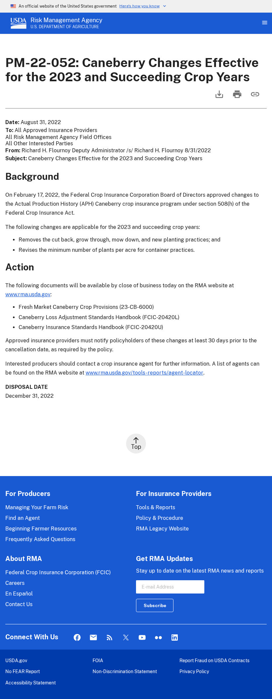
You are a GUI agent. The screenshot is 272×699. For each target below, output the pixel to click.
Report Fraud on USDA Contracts (214, 660)
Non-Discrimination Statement (125, 671)
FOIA (98, 660)
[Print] (236, 97)
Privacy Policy (194, 671)
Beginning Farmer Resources (41, 528)
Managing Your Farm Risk (36, 507)
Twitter (126, 638)
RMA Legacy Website (162, 528)
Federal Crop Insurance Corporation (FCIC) (58, 572)
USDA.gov (16, 660)
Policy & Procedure (159, 518)
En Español (19, 594)
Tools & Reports (155, 507)
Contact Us (19, 604)
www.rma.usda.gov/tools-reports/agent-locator (144, 373)
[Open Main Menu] (264, 23)
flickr (158, 638)
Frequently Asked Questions (40, 539)
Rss (109, 638)
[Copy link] (254, 97)
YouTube (142, 638)
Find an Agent (22, 518)
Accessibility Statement (30, 682)
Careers (15, 583)
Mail (93, 638)
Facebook (77, 638)
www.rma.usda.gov (27, 294)
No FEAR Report (22, 671)
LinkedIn (174, 638)
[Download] (218, 97)
